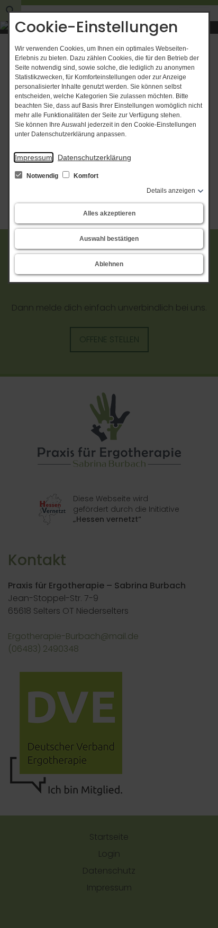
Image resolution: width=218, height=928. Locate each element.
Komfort (85, 176)
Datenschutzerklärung (94, 157)
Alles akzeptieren (109, 213)
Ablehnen (109, 264)
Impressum (33, 157)
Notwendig (42, 176)
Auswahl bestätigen (109, 238)
